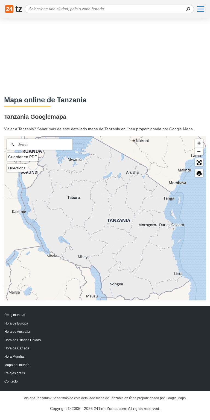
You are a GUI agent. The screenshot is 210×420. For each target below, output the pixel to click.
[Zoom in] (199, 143)
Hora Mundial (14, 356)
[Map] (105, 218)
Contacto (11, 381)
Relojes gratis (14, 373)
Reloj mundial (14, 315)
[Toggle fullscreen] (199, 162)
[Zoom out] (199, 151)
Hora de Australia (17, 332)
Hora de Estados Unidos (22, 340)
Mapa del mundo (17, 365)
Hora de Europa (16, 323)
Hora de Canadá (16, 348)
